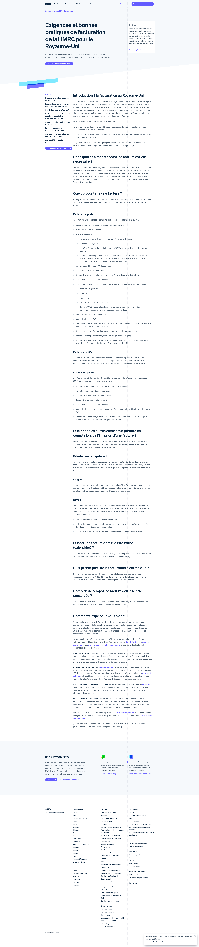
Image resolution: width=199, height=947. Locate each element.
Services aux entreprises (110, 901)
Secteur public (106, 879)
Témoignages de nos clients (139, 815)
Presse (131, 861)
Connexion (124, 4)
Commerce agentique (109, 818)
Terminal (76, 882)
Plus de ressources (136, 847)
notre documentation (124, 712)
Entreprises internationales (111, 835)
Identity (76, 847)
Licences (132, 838)
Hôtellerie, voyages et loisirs (111, 864)
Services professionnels (110, 876)
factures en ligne (105, 667)
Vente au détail (106, 882)
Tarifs (105, 4)
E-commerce (105, 824)
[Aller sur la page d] (47, 809)
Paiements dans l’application (111, 838)
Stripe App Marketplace (109, 893)
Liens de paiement (79, 862)
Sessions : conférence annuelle (140, 824)
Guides (48, 11)
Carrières (132, 858)
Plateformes (105, 847)
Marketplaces (106, 841)
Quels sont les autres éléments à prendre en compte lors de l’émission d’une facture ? (57, 116)
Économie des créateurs (110, 856)
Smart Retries (132, 642)
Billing (75, 821)
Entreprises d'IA (106, 853)
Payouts (76, 868)
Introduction (50, 94)
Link (74, 856)
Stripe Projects (106, 924)
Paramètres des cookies (138, 844)
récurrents (147, 684)
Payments (77, 865)
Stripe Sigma (77, 876)
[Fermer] (195, 936)
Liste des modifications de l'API (112, 918)
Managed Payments (80, 859)
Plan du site (133, 841)
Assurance (105, 867)
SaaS (103, 850)
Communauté (134, 821)
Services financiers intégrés (111, 827)
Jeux (102, 861)
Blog (130, 818)
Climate (76, 830)
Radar (75, 871)
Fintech (103, 859)
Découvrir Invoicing (108, 774)
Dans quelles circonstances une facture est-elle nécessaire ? (57, 105)
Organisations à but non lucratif (112, 873)
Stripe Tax (77, 879)
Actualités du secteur (63, 11)
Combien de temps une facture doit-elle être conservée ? (57, 135)
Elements (76, 842)
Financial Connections (81, 844)
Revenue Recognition (81, 873)
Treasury (76, 885)
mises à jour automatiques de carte (104, 645)
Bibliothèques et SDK (108, 921)
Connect (76, 833)
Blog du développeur (108, 927)
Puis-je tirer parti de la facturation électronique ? (55, 129)
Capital (75, 824)
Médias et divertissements (111, 870)
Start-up (104, 815)
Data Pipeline (78, 839)
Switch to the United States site (158, 942)
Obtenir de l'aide (135, 875)
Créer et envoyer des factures (58, 63)
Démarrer (50, 779)
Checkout (76, 827)
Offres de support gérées (138, 878)
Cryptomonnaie (78, 836)
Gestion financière (107, 844)
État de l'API (105, 915)
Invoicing (76, 850)
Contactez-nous (135, 866)
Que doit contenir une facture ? (57, 110)
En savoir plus (134, 50)
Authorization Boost (80, 818)
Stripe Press (133, 864)
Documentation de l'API (109, 912)
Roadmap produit (135, 855)
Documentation (106, 909)
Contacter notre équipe (142, 4)
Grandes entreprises (108, 812)
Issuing (75, 853)
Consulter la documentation (140, 774)
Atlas (75, 815)
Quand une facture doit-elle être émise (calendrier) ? (57, 123)
